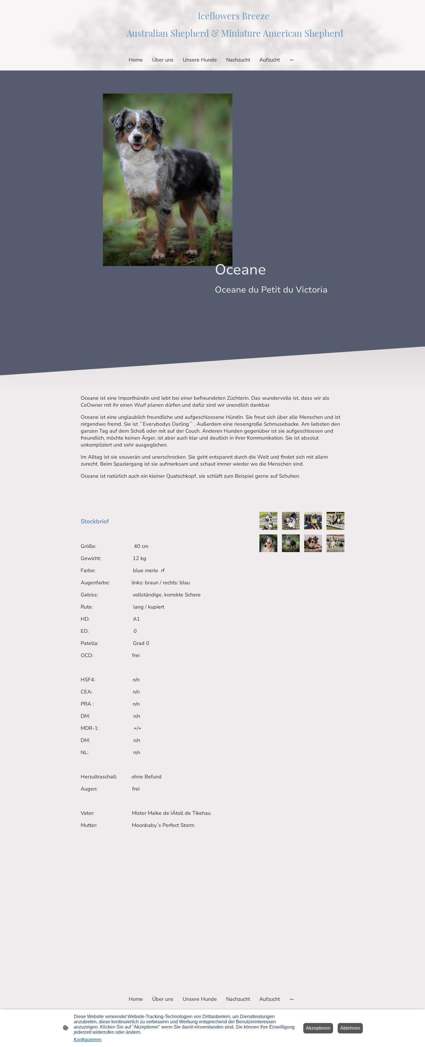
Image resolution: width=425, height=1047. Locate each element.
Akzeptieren (318, 1028)
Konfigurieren (87, 1039)
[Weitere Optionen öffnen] (292, 60)
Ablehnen (350, 1028)
